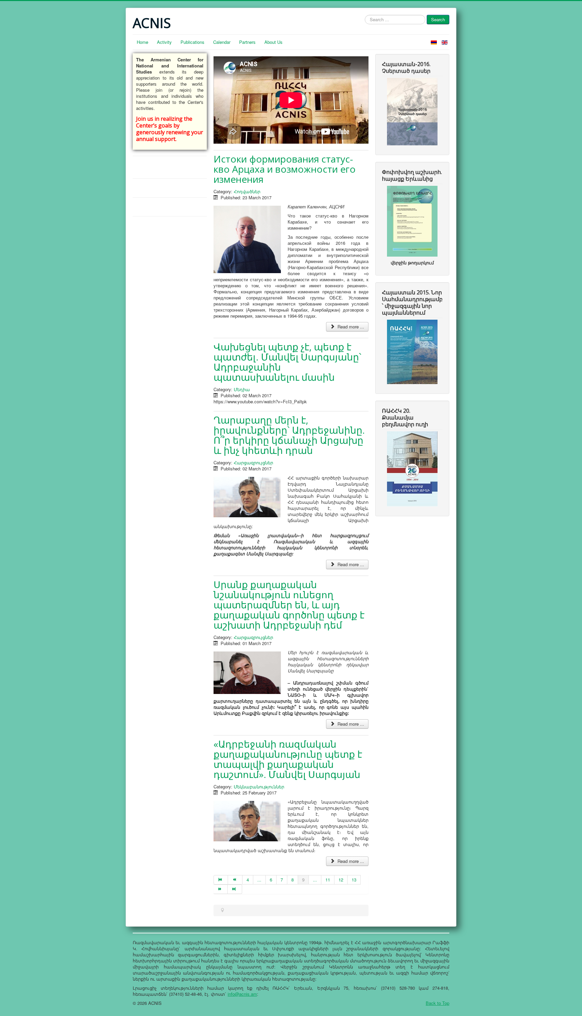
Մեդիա (242, 389)
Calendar (221, 42)
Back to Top (437, 1003)
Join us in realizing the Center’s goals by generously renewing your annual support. (169, 129)
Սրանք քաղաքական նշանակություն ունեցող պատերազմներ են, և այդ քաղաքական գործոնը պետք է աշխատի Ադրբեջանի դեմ (289, 604)
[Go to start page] (221, 879)
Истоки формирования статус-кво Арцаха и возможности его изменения (285, 168)
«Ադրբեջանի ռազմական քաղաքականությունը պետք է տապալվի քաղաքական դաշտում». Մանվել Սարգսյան (288, 759)
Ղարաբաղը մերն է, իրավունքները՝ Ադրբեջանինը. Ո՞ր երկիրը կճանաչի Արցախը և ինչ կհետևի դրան (289, 435)
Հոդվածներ (247, 191)
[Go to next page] (221, 889)
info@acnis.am (242, 994)
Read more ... (350, 326)
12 (340, 879)
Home (142, 42)
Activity (164, 42)
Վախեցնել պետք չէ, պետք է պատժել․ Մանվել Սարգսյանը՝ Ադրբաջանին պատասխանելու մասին (287, 361)
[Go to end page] (235, 889)
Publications (192, 42)
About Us (273, 42)
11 (327, 879)
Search (438, 19)
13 (354, 879)
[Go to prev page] (235, 879)
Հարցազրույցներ (253, 462)
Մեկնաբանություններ (259, 786)
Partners (247, 42)
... (259, 879)
